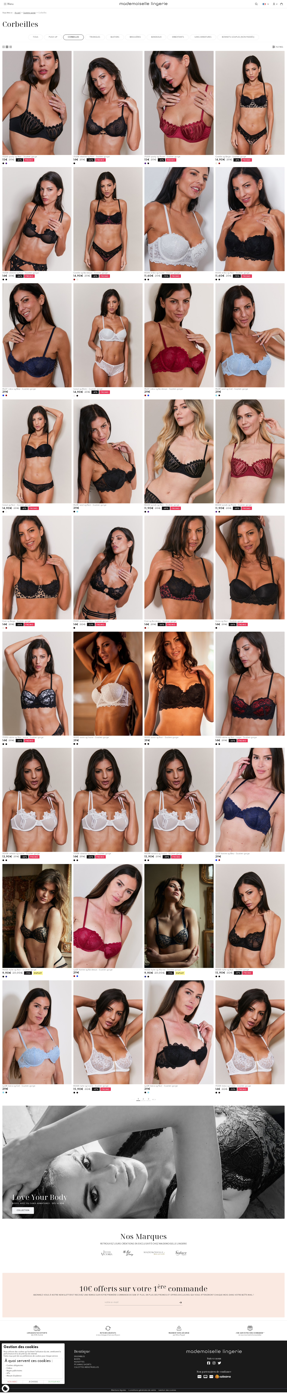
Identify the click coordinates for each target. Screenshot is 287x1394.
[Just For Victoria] (106, 1253)
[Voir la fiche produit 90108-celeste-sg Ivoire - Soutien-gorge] (37, 800)
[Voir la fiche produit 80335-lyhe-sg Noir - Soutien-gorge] (250, 916)
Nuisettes (79, 1362)
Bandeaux (156, 37)
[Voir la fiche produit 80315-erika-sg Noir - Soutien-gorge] (250, 219)
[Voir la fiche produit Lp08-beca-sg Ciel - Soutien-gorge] (37, 1032)
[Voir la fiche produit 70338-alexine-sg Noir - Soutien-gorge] (37, 219)
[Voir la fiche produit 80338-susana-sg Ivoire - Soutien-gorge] (179, 800)
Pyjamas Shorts (82, 1365)
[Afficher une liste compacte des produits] (10, 47)
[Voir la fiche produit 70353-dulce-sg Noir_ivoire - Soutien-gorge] (37, 684)
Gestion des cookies (167, 1390)
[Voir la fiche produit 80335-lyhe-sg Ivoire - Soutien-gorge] (108, 1032)
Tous (35, 37)
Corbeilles (42, 13)
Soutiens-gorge (29, 13)
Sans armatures (203, 37)
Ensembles (79, 1356)
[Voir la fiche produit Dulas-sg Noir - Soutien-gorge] (250, 568)
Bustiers (115, 37)
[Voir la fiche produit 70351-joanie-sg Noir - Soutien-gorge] (108, 568)
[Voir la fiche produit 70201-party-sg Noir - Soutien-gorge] (37, 103)
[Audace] (181, 1253)
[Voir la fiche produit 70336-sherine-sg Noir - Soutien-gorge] (108, 103)
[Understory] (128, 1253)
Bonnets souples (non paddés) (238, 37)
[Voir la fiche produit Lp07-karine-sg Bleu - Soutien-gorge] (250, 800)
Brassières (135, 37)
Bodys (77, 1359)
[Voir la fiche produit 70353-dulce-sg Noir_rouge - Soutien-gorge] (250, 684)
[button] (275, 4)
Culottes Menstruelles (86, 1367)
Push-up (53, 37)
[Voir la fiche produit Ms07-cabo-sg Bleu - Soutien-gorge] (37, 335)
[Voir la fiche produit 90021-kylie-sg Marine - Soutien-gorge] (179, 916)
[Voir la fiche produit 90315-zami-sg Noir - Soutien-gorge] (179, 684)
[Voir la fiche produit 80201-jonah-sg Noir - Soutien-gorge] (179, 451)
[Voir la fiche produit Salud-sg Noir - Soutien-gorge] (37, 451)
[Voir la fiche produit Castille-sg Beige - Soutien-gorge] (250, 103)
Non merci (12, 1382)
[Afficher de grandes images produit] (3, 47)
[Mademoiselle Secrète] (154, 1253)
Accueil (17, 13)
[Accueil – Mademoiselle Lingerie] (143, 4)
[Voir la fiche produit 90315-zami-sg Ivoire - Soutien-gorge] (108, 684)
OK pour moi (54, 1382)
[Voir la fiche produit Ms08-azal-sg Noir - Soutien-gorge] (108, 451)
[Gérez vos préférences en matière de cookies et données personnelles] (5, 1388)
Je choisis (33, 1382)
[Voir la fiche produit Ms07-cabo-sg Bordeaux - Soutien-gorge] (179, 335)
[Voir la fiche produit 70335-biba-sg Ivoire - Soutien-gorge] (250, 1032)
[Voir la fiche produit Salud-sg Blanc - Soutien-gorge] (108, 335)
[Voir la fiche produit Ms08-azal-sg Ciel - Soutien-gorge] (250, 335)
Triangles (95, 37)
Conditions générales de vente (142, 1390)
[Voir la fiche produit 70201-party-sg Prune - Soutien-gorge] (179, 103)
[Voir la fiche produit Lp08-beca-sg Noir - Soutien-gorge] (179, 1032)
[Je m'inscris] (180, 1302)
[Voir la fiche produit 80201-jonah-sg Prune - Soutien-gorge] (250, 451)
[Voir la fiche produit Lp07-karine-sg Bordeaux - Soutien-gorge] (108, 916)
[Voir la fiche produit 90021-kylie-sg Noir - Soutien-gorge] (37, 916)
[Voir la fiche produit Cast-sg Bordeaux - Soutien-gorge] (179, 568)
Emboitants (178, 37)
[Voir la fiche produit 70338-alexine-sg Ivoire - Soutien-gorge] (108, 800)
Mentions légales (118, 1390)
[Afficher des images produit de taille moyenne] (7, 47)
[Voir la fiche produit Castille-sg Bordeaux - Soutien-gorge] (108, 219)
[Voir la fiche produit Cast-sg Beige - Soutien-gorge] (37, 568)
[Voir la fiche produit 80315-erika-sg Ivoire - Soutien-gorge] (179, 219)
